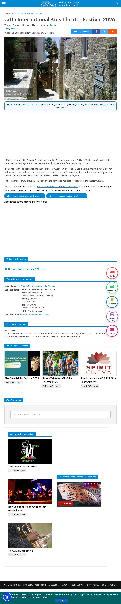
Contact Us (77, 585)
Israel (13, 14)
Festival (7, 14)
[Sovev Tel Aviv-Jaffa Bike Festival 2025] (60, 363)
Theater (38, 14)
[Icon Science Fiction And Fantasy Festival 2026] (30, 491)
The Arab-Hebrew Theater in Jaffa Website (36, 285)
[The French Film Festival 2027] (22, 363)
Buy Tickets (41, 585)
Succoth (20, 14)
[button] (7, 597)
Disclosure (54, 585)
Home (30, 585)
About (65, 585)
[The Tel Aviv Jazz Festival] (30, 451)
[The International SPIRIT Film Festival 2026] (99, 363)
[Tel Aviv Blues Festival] (30, 535)
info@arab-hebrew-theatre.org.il (34, 314)
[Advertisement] (60, 133)
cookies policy (41, 597)
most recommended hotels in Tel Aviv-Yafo (57, 186)
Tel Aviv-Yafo (29, 14)
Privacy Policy (92, 585)
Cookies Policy (109, 585)
